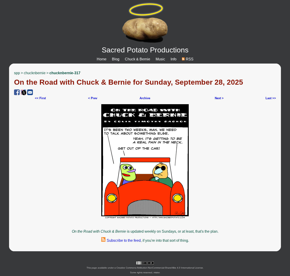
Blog (115, 59)
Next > (219, 98)
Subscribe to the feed (123, 240)
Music (160, 59)
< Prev (92, 98)
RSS (189, 59)
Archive (145, 98)
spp (17, 73)
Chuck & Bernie (137, 59)
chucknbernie (35, 73)
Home (101, 59)
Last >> (271, 98)
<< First (40, 98)
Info (173, 59)
